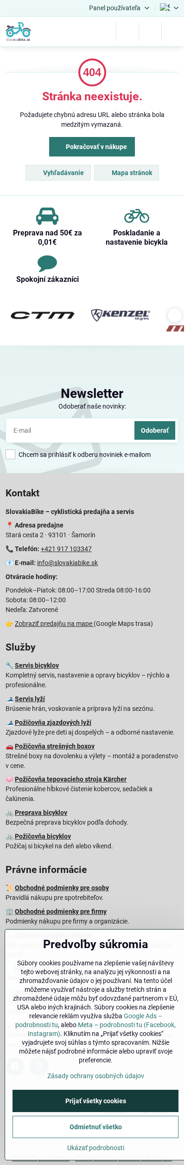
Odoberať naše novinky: (92, 406)
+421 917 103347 (66, 549)
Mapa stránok (131, 172)
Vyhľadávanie (63, 172)
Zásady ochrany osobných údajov (95, 1076)
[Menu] (173, 31)
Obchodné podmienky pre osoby (62, 888)
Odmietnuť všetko (96, 1127)
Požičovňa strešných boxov (55, 746)
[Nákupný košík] (150, 31)
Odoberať (155, 430)
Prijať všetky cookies (95, 1101)
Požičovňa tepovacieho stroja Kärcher (71, 779)
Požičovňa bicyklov (43, 836)
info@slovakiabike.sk (67, 562)
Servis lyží (30, 699)
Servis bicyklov (37, 665)
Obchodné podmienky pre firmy (61, 911)
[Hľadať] (127, 31)
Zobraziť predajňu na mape (54, 623)
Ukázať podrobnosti (95, 1148)
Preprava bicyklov (41, 812)
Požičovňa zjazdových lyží (53, 722)
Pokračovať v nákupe (95, 146)
